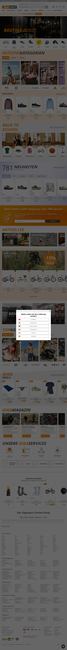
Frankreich (33, 329)
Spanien (33, 336)
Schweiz (33, 319)
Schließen (49, 311)
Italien (33, 332)
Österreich (33, 322)
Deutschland (33, 326)
